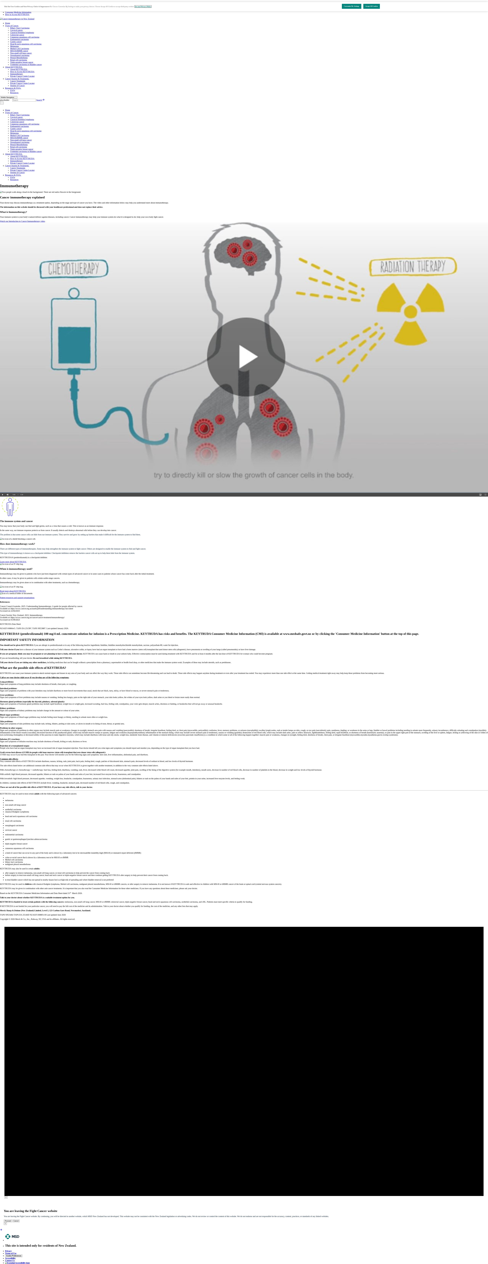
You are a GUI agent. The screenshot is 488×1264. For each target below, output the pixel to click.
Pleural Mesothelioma (19, 58)
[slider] (244, 492)
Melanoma (14, 46)
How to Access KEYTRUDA (17, 14)
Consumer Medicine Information (18, 12)
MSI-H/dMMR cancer (19, 51)
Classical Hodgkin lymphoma (22, 32)
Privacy (8, 1251)
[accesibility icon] (17, 1263)
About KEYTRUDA (18, 69)
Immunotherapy (16, 74)
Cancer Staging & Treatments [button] (17, 79)
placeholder (5, 100)
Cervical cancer (16, 30)
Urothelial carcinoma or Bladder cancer (26, 64)
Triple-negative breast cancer (21, 62)
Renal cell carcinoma (18, 60)
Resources (14, 93)
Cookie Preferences (13, 1256)
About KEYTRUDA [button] (13, 67)
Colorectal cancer (17, 35)
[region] (244, 6)
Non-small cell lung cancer (21, 53)
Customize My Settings (351, 6)
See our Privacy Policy (143, 6)
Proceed (8, 1221)
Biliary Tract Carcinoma (19, 28)
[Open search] (2, 103)
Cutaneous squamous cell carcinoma (24, 37)
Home (7, 23)
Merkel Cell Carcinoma (19, 48)
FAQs (12, 90)
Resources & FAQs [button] (13, 88)
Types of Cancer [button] (11, 26)
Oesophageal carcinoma (19, 55)
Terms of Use (10, 1253)
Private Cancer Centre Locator (22, 76)
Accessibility (10, 1258)
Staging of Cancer (17, 86)
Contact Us (10, 1260)
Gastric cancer (16, 42)
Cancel (16, 1221)
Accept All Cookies (371, 6)
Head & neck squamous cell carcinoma (25, 44)
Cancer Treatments (17, 81)
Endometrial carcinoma (19, 39)
